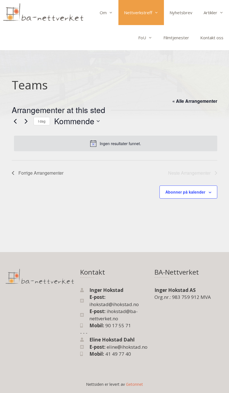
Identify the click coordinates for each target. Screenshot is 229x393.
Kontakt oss (211, 37)
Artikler (210, 12)
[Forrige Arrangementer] (15, 121)
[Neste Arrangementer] (26, 121)
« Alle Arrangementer (194, 101)
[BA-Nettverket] (43, 12)
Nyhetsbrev (181, 12)
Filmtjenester (176, 37)
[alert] (115, 143)
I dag (42, 121)
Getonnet (134, 384)
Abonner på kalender (185, 192)
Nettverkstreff (138, 12)
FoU (142, 37)
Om (103, 12)
